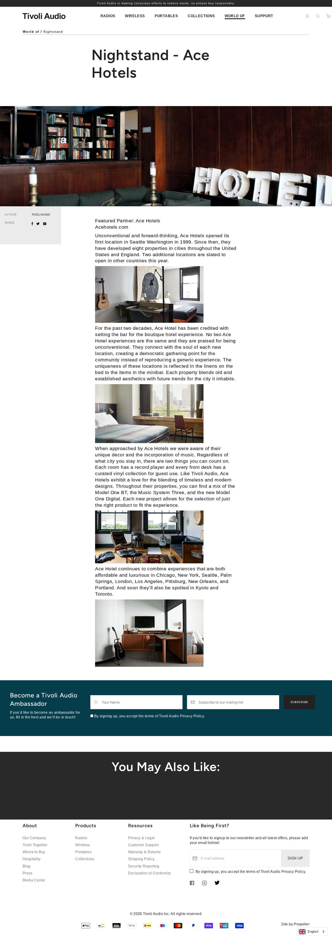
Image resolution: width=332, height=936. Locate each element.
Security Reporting (143, 866)
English (313, 931)
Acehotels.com (111, 227)
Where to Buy (34, 852)
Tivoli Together (35, 845)
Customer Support (143, 845)
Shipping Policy (141, 859)
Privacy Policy (293, 871)
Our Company (34, 838)
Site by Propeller (295, 924)
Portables (83, 852)
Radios (81, 838)
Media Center (34, 880)
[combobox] (311, 931)
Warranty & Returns (144, 852)
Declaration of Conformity (149, 873)
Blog (26, 866)
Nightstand (53, 31)
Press (27, 873)
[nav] (108, 16)
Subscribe (299, 702)
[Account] (307, 16)
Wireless (82, 845)
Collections (84, 859)
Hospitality (31, 859)
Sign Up (295, 858)
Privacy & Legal (141, 838)
